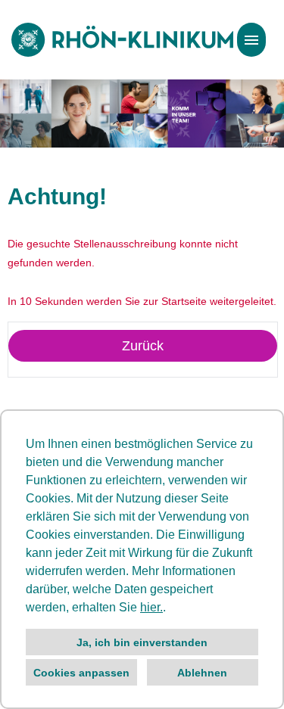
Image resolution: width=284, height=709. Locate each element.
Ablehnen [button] (202, 673)
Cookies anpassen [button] (81, 673)
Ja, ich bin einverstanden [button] (142, 642)
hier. (151, 607)
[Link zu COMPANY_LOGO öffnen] (122, 39)
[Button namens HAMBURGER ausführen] (251, 40)
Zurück (143, 345)
